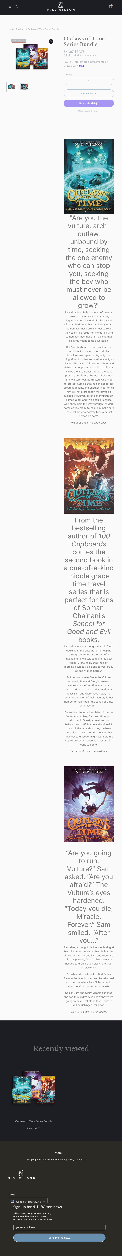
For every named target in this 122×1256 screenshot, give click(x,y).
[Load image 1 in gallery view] (11, 87)
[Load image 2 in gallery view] (25, 87)
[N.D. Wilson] (61, 7)
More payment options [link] (89, 111)
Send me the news (59, 1237)
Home (11, 29)
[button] (9, 6)
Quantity (68, 74)
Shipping (68, 55)
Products (20, 29)
